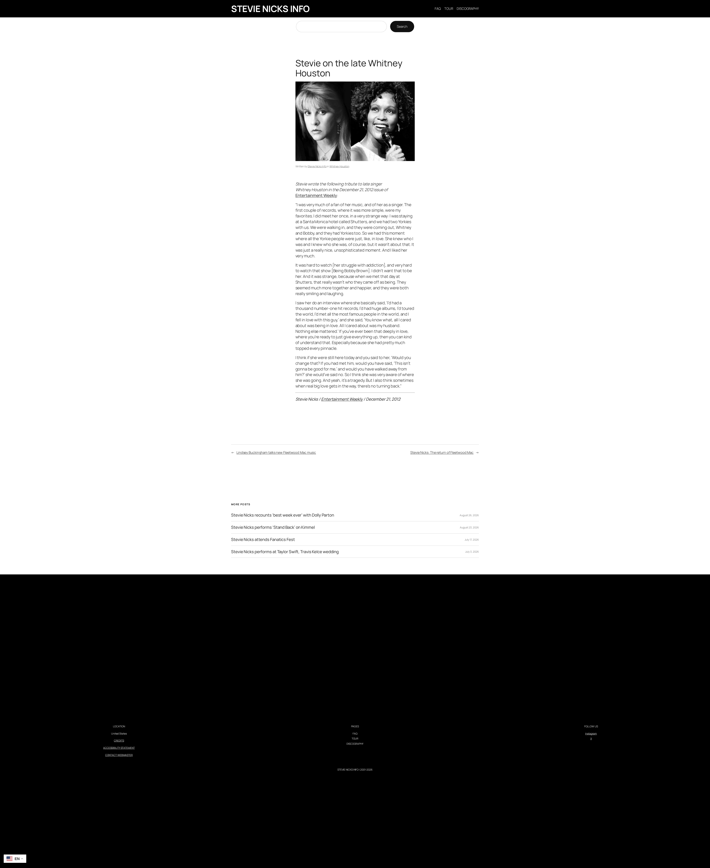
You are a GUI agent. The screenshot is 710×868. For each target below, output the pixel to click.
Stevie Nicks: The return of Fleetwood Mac (442, 452)
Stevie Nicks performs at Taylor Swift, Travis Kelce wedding (285, 551)
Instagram (591, 733)
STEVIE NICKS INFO (270, 9)
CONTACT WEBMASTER (119, 755)
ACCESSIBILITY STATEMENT (119, 747)
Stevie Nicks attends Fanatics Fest (263, 539)
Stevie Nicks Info (317, 166)
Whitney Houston (339, 166)
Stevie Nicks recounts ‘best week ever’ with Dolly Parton (282, 515)
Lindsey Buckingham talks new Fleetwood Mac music (276, 452)
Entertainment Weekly (316, 195)
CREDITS (119, 740)
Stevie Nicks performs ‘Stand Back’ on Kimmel (273, 527)
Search (402, 26)
